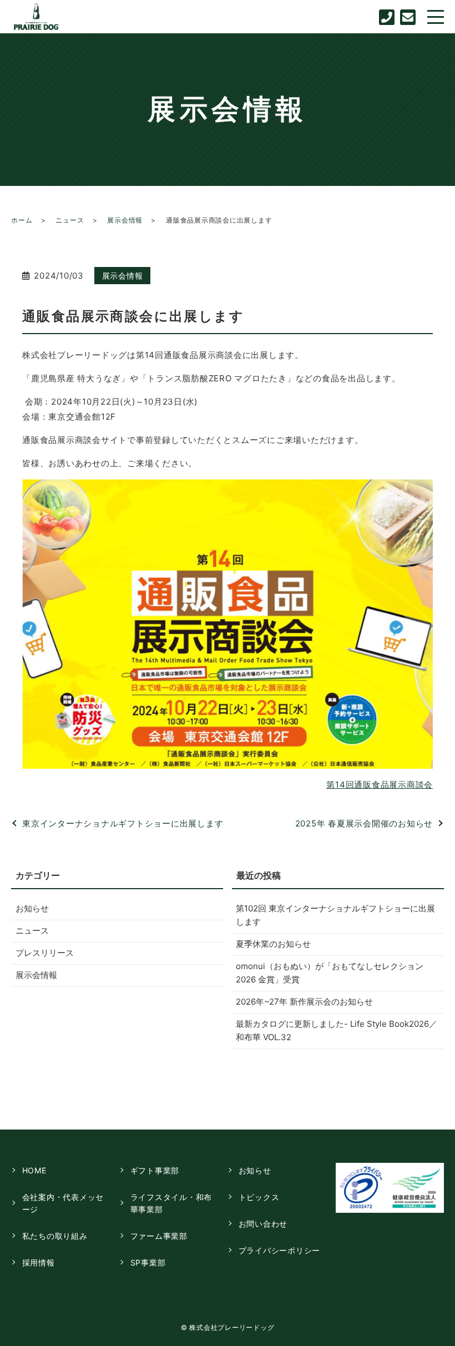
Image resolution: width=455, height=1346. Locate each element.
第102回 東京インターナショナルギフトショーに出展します (335, 915)
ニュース (69, 220)
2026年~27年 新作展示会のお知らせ (304, 1001)
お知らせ (32, 908)
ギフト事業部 (155, 1170)
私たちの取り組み (55, 1236)
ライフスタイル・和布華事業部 (171, 1203)
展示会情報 (125, 220)
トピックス (259, 1197)
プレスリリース (45, 952)
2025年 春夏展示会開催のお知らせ (364, 823)
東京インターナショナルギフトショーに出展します (122, 823)
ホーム (21, 220)
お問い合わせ (263, 1223)
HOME (34, 1170)
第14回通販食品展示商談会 (379, 784)
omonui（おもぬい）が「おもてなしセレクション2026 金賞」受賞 (329, 973)
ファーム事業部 (159, 1236)
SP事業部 (148, 1262)
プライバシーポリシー (280, 1250)
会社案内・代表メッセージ (63, 1203)
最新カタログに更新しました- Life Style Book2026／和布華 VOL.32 (336, 1030)
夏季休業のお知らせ (273, 944)
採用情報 (38, 1262)
